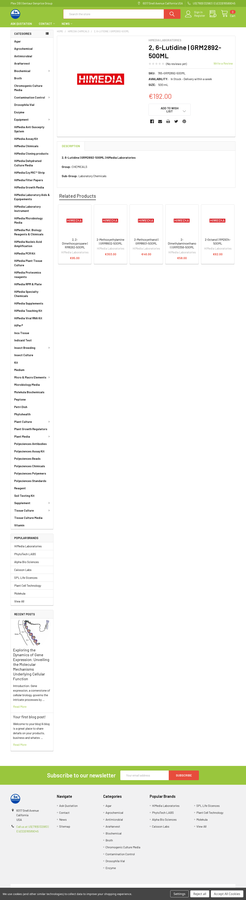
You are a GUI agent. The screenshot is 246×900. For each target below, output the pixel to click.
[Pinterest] (184, 121)
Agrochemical (23, 48)
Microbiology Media (27, 384)
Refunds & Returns (151, 886)
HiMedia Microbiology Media (28, 220)
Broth (18, 78)
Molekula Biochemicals (29, 392)
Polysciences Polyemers (30, 473)
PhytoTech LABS (25, 554)
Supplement (22, 503)
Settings (179, 894)
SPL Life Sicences (25, 577)
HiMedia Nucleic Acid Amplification (28, 244)
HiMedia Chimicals (26, 146)
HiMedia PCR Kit (24, 253)
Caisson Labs (23, 570)
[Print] (168, 121)
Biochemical (22, 71)
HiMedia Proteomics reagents (27, 275)
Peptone (20, 399)
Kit (16, 362)
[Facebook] (152, 121)
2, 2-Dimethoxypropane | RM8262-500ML (75, 243)
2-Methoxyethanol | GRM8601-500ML (146, 241)
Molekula (19, 593)
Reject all (199, 894)
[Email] (160, 121)
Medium (19, 370)
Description (71, 146)
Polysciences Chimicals (29, 466)
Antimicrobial (23, 56)
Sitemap (64, 826)
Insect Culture (23, 355)
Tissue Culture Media (28, 517)
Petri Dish (20, 407)
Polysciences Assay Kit (29, 451)
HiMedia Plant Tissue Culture (28, 263)
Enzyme (19, 112)
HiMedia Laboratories (28, 546)
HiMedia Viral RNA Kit (28, 318)
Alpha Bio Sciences (26, 562)
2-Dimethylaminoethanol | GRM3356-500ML (182, 243)
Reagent (20, 488)
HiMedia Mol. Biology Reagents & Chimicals (28, 232)
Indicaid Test (23, 340)
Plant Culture (23, 421)
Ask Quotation (21, 23)
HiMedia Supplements (28, 303)
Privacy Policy (207, 886)
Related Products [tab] (77, 196)
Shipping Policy (95, 886)
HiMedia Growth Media (29, 187)
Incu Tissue (21, 333)
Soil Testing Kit (24, 495)
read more (20, 706)
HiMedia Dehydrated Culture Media (28, 163)
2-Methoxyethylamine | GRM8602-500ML (110, 241)
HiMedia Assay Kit (26, 138)
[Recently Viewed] (215, 14)
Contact (45, 23)
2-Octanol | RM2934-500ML (218, 241)
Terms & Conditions (38, 886)
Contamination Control (29, 97)
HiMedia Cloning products (31, 153)
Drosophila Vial (24, 104)
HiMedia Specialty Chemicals (26, 294)
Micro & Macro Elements (30, 377)
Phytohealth (22, 414)
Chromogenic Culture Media (28, 88)
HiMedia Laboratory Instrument (27, 209)
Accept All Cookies (227, 894)
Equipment (21, 119)
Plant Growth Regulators (30, 429)
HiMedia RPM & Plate (28, 284)
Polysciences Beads (27, 458)
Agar (17, 41)
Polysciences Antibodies (30, 443)
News (66, 23)
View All (19, 601)
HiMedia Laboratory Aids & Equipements (32, 197)
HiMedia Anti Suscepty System (29, 129)
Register (199, 15)
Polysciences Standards (30, 481)
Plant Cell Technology (27, 585)
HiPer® (18, 325)
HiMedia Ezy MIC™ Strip (29, 172)
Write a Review (223, 63)
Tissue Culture (24, 510)
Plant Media (22, 436)
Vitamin (19, 525)
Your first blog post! (29, 716)
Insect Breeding (24, 347)
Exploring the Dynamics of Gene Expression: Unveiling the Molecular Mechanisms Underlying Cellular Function (31, 664)
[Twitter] (176, 121)
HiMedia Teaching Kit (28, 310)
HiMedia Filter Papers (28, 180)
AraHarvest (22, 63)
